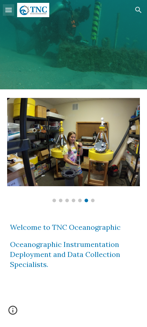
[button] (8, 10)
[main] (73, 249)
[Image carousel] (73, 150)
